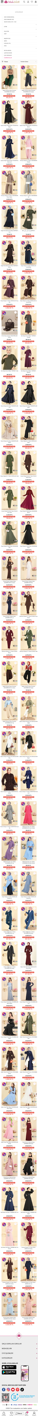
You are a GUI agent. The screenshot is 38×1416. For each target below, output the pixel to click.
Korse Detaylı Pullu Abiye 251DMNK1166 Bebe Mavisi (9, 1002)
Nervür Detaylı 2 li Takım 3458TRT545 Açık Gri (9, 827)
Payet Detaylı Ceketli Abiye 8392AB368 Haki (9, 547)
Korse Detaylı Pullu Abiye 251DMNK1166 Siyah (9, 1037)
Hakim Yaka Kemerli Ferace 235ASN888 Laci (28, 1073)
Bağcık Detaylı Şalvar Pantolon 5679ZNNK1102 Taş (9, 722)
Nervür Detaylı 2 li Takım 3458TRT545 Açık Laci (28, 792)
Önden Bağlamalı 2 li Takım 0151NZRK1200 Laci (9, 932)
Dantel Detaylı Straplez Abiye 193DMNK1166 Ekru (28, 582)
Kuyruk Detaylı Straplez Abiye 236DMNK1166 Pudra (28, 1318)
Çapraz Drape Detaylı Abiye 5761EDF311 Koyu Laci (9, 161)
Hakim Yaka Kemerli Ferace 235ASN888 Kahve (9, 1073)
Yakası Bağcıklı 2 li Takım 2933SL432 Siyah (28, 442)
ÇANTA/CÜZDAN (8, 52)
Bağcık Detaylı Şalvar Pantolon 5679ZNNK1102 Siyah (28, 687)
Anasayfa (4, 1415)
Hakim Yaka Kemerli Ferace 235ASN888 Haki (28, 1037)
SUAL (5, 45)
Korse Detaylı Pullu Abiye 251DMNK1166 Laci (28, 1002)
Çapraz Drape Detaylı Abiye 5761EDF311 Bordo (28, 126)
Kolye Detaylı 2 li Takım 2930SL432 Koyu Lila (9, 301)
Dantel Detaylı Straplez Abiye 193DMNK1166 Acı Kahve (9, 582)
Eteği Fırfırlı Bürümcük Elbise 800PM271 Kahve (9, 266)
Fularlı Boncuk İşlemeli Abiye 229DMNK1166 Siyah (29, 1178)
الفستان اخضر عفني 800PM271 (28, 230)
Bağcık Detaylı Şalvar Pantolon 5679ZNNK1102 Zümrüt (9, 91)
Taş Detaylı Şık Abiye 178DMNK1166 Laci (9, 1212)
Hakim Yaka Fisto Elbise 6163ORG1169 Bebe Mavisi (9, 1108)
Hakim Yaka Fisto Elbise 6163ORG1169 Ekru (28, 1108)
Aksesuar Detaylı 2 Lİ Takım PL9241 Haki (28, 651)
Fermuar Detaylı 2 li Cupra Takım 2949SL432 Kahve (9, 1283)
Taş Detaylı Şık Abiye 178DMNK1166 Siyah (28, 1213)
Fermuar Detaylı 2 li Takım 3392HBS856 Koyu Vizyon (9, 196)
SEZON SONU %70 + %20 (10, 21)
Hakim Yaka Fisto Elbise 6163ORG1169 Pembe (9, 1143)
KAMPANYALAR (8, 57)
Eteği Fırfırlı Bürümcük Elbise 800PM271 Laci (9, 231)
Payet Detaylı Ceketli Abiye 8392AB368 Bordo (28, 512)
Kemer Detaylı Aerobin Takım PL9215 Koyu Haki (10, 512)
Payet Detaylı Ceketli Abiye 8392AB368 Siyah (28, 547)
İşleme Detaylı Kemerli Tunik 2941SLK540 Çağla (29, 722)
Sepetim (26, 1414)
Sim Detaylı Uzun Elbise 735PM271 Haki (9, 370)
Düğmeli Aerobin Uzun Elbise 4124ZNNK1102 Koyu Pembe (28, 827)
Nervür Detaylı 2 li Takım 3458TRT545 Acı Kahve (9, 792)
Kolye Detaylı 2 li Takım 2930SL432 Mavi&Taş (28, 897)
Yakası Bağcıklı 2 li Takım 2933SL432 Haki (9, 476)
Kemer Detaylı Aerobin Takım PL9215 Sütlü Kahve (29, 477)
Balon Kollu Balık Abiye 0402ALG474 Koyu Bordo (29, 967)
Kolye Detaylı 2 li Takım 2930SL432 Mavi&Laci (9, 897)
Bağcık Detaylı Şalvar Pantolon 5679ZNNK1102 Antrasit (28, 91)
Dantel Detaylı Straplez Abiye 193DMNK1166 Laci (9, 617)
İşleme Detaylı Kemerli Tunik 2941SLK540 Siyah (29, 757)
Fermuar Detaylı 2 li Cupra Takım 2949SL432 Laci (28, 1283)
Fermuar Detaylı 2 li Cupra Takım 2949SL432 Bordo (28, 1248)
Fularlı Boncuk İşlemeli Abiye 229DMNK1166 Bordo (29, 1143)
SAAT (5, 33)
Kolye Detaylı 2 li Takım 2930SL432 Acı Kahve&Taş (28, 301)
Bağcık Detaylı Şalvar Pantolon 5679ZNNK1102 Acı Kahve (9, 687)
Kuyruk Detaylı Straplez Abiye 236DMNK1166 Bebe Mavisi (9, 1318)
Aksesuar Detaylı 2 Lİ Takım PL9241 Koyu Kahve (28, 617)
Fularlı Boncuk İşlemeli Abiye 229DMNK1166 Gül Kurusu (10, 1178)
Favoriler (11, 1415)
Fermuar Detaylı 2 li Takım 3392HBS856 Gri (28, 196)
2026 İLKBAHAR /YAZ (9, 19)
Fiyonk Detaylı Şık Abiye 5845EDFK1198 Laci (9, 406)
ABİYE (5, 40)
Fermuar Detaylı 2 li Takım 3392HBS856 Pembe (28, 161)
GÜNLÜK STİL (7, 43)
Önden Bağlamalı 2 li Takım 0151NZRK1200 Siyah (9, 967)
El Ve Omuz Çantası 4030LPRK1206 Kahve (9, 336)
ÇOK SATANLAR (8, 55)
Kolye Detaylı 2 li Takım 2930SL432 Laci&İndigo (28, 266)
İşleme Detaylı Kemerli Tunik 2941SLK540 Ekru (10, 757)
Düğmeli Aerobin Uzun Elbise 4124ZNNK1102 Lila (9, 862)
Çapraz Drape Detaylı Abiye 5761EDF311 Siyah (9, 126)
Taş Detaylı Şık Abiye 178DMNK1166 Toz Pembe (9, 1248)
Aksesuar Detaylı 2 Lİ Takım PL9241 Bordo (9, 652)
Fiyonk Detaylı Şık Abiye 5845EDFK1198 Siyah (28, 406)
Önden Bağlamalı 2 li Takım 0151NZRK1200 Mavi (28, 932)
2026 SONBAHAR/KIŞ (9, 17)
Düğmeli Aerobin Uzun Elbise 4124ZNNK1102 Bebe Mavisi (28, 862)
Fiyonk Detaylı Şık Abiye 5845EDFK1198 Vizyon (9, 442)
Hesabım (34, 1415)
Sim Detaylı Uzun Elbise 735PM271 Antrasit (28, 336)
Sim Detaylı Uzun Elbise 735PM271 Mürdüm (28, 371)
